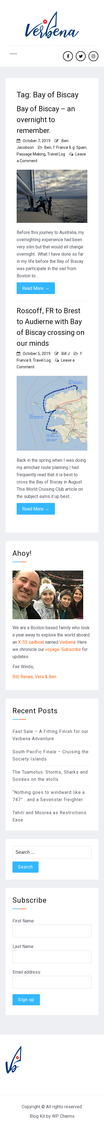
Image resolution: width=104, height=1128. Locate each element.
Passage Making (31, 154)
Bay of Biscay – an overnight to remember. (46, 120)
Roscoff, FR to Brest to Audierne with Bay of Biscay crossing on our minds (51, 327)
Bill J (66, 353)
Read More (35, 288)
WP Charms (63, 1116)
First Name (23, 921)
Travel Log (56, 154)
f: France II (62, 147)
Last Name (23, 946)
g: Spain (79, 147)
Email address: (26, 972)
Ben (47, 147)
